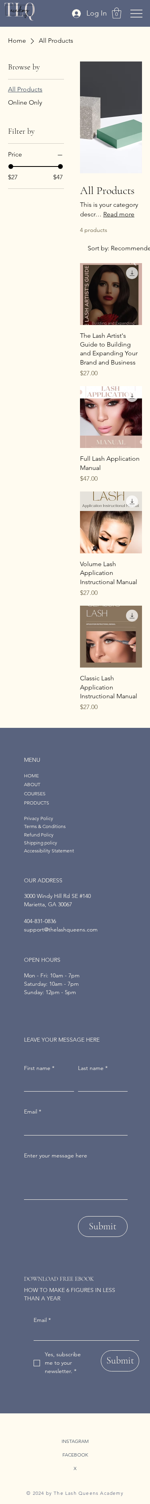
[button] (116, 13)
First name (39, 1068)
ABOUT (32, 784)
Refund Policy (39, 835)
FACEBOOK (75, 1455)
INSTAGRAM (75, 1441)
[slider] (11, 166)
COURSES (35, 794)
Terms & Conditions (45, 826)
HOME (31, 776)
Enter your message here (55, 1155)
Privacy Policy (38, 818)
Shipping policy (40, 843)
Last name (93, 1068)
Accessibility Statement (49, 851)
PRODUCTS (36, 803)
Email (42, 1320)
